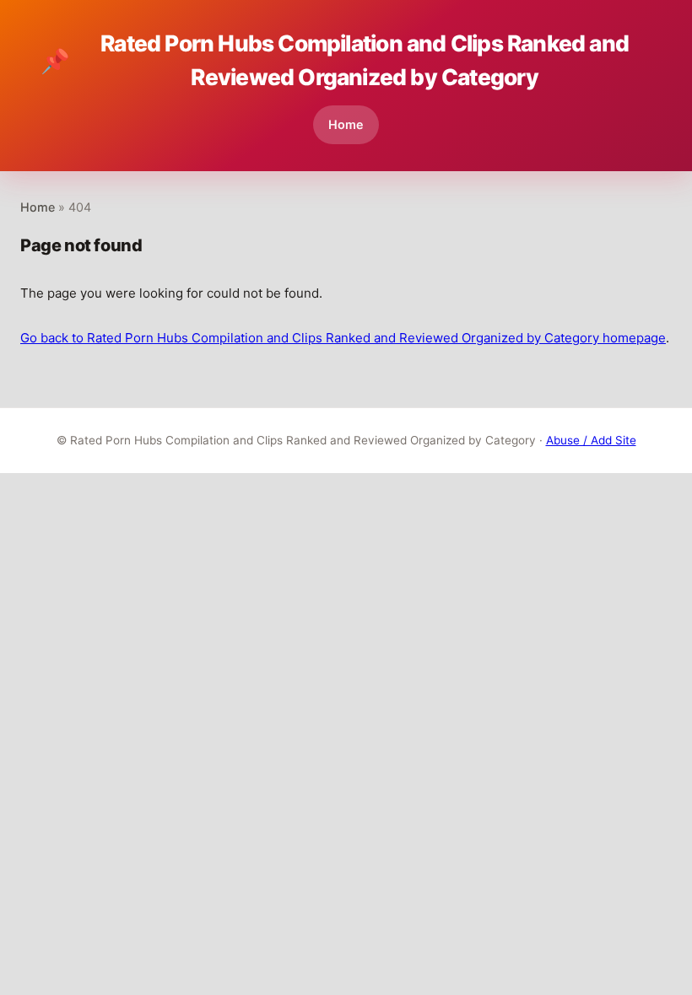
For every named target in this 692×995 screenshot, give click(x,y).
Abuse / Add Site (591, 440)
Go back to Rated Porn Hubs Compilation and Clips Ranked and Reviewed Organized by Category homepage (343, 338)
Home (346, 124)
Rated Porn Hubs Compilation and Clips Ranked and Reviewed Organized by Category (335, 60)
